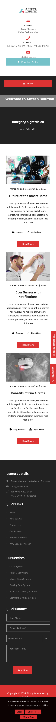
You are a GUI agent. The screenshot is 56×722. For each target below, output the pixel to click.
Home (21, 129)
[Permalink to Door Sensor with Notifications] (28, 279)
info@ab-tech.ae (28, 57)
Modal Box (28, 717)
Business (19, 232)
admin (43, 189)
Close (19, 711)
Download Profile (29, 62)
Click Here (33, 711)
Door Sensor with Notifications (28, 294)
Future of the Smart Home (28, 196)
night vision (32, 129)
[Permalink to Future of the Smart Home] (28, 183)
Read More (28, 243)
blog (15, 429)
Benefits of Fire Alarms (28, 393)
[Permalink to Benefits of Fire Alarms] (28, 380)
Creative (19, 333)
